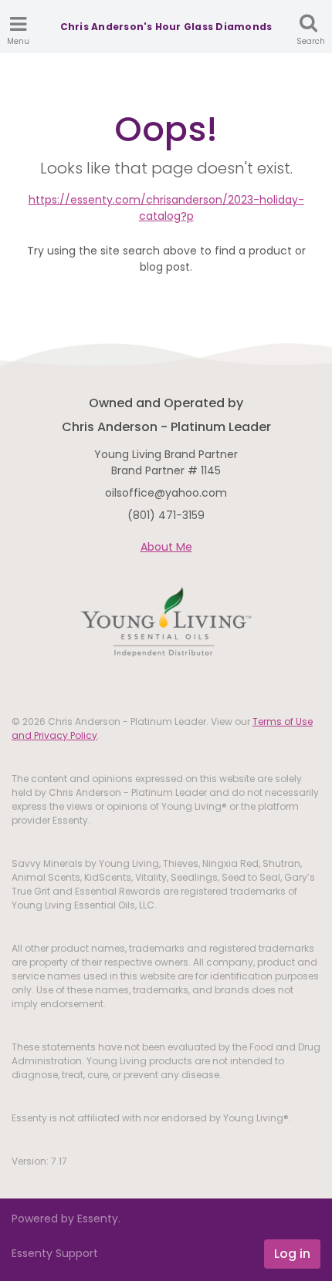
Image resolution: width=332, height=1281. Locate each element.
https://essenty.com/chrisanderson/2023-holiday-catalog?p (166, 208)
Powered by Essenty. (66, 1218)
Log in (292, 1253)
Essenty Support (55, 1253)
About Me (166, 547)
